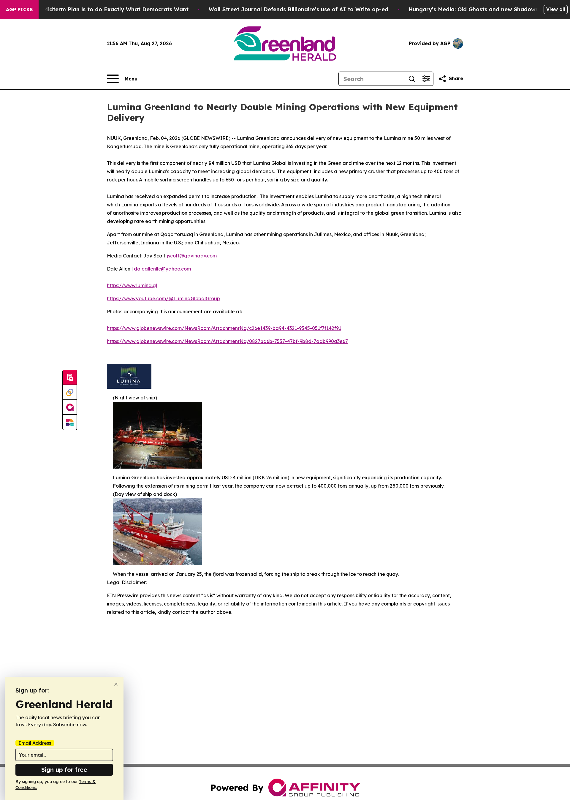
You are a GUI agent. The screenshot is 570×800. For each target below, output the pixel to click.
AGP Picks (19, 9)
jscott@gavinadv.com (192, 256)
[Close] (116, 684)
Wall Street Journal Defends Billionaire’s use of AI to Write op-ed (298, 9)
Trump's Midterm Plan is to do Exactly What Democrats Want (104, 9)
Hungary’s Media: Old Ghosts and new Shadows (473, 9)
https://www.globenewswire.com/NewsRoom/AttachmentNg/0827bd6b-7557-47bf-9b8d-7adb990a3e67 (227, 341)
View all (555, 9)
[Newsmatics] (70, 422)
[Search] (412, 79)
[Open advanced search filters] (426, 79)
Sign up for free (64, 769)
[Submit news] (70, 377)
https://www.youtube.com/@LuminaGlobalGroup (163, 298)
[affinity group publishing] (70, 407)
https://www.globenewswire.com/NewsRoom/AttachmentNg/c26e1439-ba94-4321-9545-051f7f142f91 (224, 328)
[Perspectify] (70, 392)
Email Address (34, 743)
